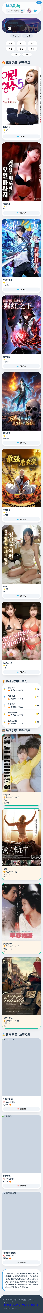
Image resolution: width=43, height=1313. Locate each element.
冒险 (21, 49)
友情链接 (25, 1305)
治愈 (32, 43)
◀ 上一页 (16, 36)
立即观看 (11, 29)
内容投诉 (35, 1305)
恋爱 (27, 54)
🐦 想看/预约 (21, 136)
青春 (10, 49)
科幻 (15, 54)
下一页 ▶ (27, 36)
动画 (10, 43)
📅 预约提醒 (21, 1109)
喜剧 (32, 49)
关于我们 (7, 1305)
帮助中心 (16, 1305)
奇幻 (21, 43)
